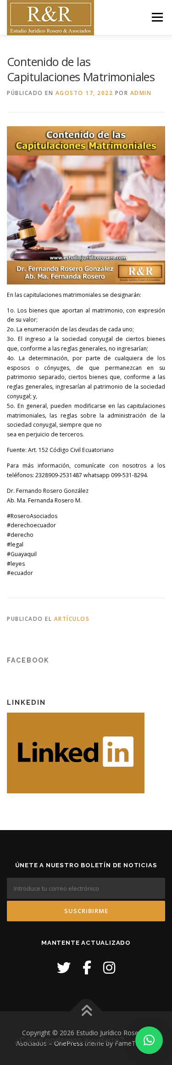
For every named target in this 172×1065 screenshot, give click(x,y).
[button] (149, 1040)
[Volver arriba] (86, 1011)
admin (141, 93)
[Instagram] (109, 967)
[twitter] (64, 967)
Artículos (72, 619)
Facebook (28, 660)
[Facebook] (87, 967)
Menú (156, 17)
